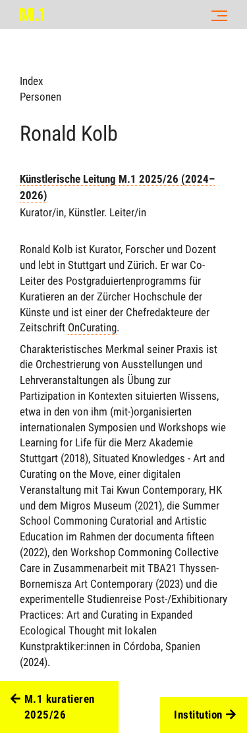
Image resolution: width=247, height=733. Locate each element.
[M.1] (32, 14)
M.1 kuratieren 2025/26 (59, 706)
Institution (198, 714)
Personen (40, 96)
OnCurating (92, 327)
